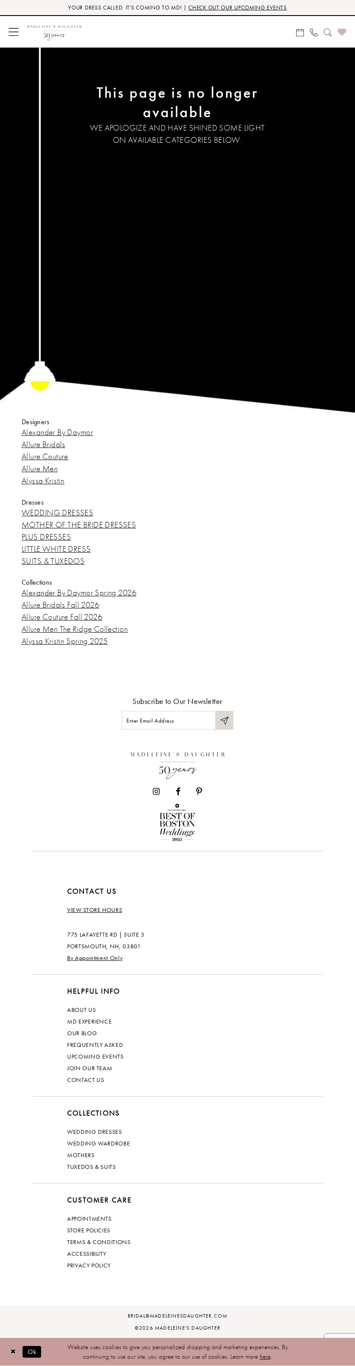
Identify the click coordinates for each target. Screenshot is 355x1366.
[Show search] (328, 31)
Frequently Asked (95, 1045)
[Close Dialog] (13, 1352)
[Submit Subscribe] (224, 720)
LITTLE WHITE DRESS (56, 549)
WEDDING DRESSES (57, 512)
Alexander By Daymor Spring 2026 (79, 592)
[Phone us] (314, 31)
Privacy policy (89, 1265)
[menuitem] (14, 32)
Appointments (89, 1218)
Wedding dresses (94, 1132)
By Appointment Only (95, 958)
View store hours (94, 910)
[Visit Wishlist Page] (342, 31)
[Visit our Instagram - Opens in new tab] (156, 791)
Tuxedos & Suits (91, 1167)
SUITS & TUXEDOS (53, 561)
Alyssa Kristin (43, 480)
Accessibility (86, 1253)
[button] (14, 32)
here (265, 1356)
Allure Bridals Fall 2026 (60, 604)
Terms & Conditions (99, 1242)
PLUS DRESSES (46, 536)
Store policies (88, 1230)
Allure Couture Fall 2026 (62, 616)
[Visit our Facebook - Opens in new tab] (178, 791)
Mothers (81, 1155)
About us (81, 1010)
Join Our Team (89, 1068)
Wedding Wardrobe (98, 1143)
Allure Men (40, 468)
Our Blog (82, 1033)
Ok (32, 1351)
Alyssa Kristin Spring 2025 (65, 641)
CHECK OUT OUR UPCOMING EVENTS (237, 7)
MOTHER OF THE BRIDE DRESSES (79, 524)
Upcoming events (95, 1056)
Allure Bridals (43, 444)
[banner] (54, 32)
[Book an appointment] (300, 31)
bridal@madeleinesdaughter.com (178, 1315)
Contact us (85, 1080)
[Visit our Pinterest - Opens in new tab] (199, 791)
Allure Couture (45, 456)
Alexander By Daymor (57, 432)
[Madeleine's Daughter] (178, 764)
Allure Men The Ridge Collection (75, 629)
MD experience (89, 1021)
